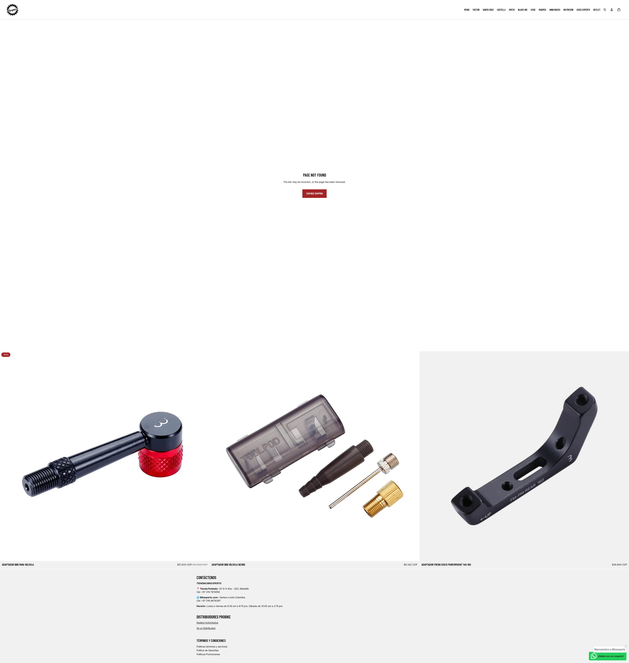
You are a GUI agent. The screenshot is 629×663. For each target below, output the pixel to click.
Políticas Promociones (208, 654)
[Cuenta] (611, 9)
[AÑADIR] (205, 556)
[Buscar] (604, 9)
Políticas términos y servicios (212, 646)
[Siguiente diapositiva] (205, 456)
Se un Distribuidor (206, 628)
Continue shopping (314, 193)
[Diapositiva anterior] (5, 456)
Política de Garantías (208, 650)
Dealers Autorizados (207, 622)
